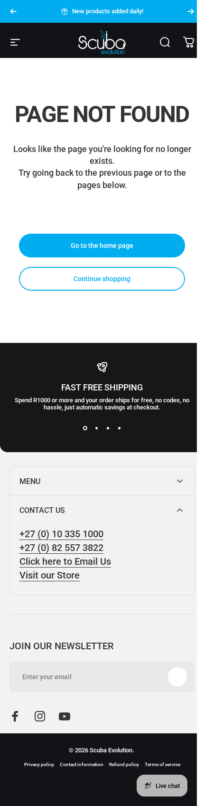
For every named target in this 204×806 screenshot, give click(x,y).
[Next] (190, 11)
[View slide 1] (85, 428)
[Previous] (13, 11)
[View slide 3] (107, 428)
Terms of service (158, 764)
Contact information (78, 764)
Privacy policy (35, 764)
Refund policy (120, 764)
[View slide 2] (96, 428)
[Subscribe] (170, 676)
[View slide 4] (119, 428)
